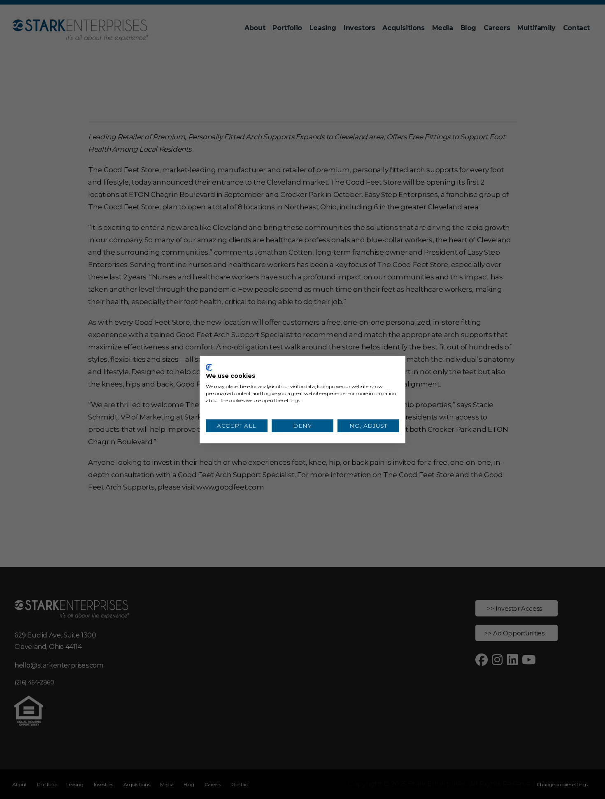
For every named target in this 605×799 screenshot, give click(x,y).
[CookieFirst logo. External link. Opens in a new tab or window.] (209, 367)
